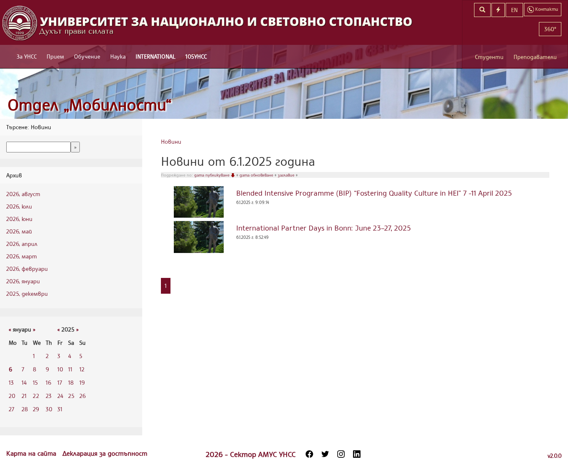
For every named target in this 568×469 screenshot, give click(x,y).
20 (12, 395)
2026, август (23, 193)
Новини (171, 141)
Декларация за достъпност (104, 453)
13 (11, 382)
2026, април (21, 243)
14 (24, 382)
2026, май (19, 231)
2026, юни (19, 218)
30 (49, 409)
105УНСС (196, 56)
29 (36, 409)
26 (82, 395)
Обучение (87, 56)
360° (550, 28)
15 (35, 382)
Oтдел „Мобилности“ (89, 104)
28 (25, 409)
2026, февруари (27, 268)
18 (71, 382)
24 (60, 395)
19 (82, 382)
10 (60, 369)
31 (59, 409)
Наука (118, 56)
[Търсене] (482, 10)
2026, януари (23, 281)
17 (59, 382)
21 (24, 395)
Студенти (489, 56)
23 (49, 395)
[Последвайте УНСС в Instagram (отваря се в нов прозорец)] (341, 454)
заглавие (287, 174)
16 (48, 382)
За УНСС (27, 56)
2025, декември (27, 293)
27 (11, 409)
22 (36, 395)
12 (81, 369)
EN (514, 9)
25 (71, 395)
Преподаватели (535, 56)
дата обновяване (257, 174)
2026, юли (19, 206)
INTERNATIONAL (155, 56)
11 (70, 369)
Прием (55, 56)
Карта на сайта (32, 453)
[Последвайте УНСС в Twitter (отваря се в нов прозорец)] (325, 454)
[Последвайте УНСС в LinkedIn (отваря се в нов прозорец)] (356, 454)
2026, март (21, 256)
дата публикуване (212, 174)
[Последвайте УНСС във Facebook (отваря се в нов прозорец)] (309, 454)
